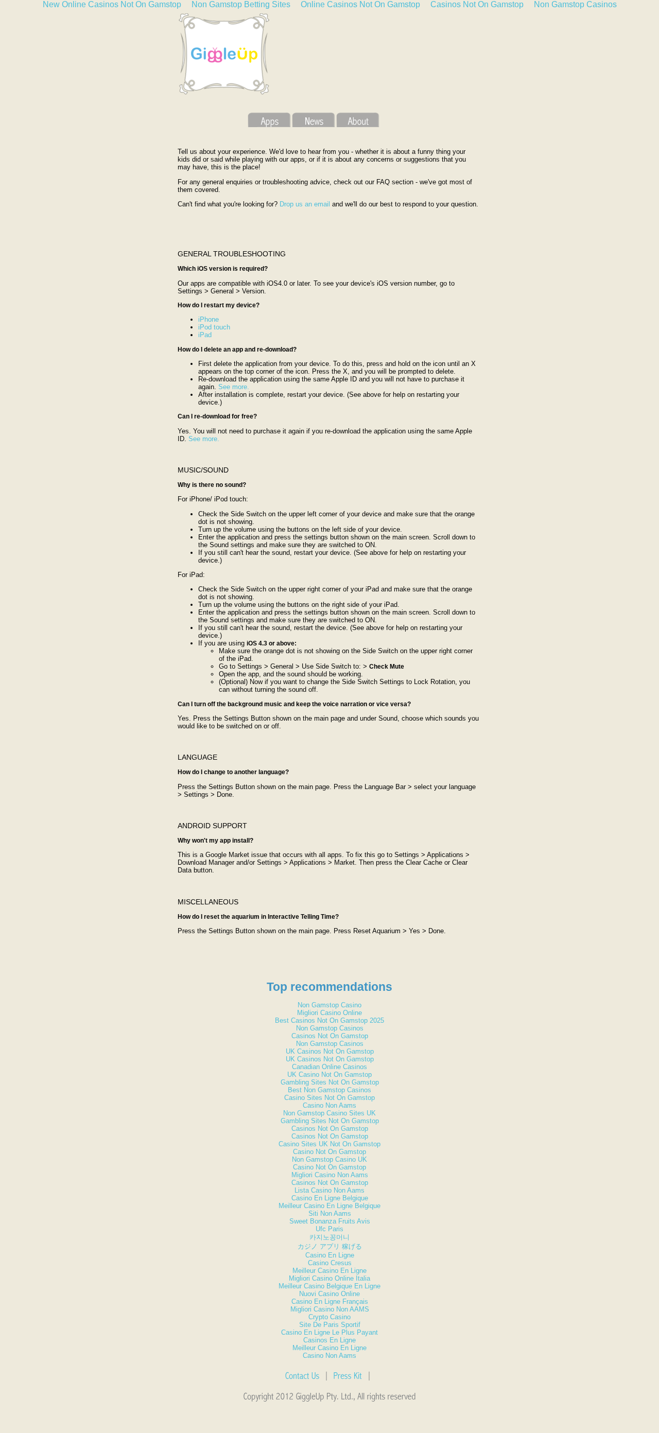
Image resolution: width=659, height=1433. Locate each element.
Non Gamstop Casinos (329, 1028)
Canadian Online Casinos (329, 1067)
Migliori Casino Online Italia (329, 1278)
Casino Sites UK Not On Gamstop (329, 1144)
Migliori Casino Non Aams (329, 1175)
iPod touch (214, 327)
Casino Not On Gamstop (329, 1152)
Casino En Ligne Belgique (329, 1198)
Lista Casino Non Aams (329, 1190)
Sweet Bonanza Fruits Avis (329, 1221)
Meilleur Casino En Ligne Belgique (329, 1206)
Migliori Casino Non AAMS (329, 1309)
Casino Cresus (330, 1263)
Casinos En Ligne (329, 1340)
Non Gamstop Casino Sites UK (329, 1113)
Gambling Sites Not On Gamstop (330, 1082)
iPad (205, 335)
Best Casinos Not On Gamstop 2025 (329, 1020)
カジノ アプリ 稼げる (330, 1246)
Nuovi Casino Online (329, 1294)
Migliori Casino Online (329, 1013)
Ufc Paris (329, 1229)
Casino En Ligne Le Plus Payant (329, 1332)
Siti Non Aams (329, 1213)
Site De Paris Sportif (329, 1325)
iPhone (208, 319)
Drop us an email (305, 204)
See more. (233, 387)
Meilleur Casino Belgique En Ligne (329, 1286)
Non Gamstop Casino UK (329, 1159)
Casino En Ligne (329, 1255)
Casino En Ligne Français (329, 1301)
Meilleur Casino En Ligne (329, 1270)
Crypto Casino (329, 1317)
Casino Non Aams (329, 1105)
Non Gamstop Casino (329, 1005)
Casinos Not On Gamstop (329, 1036)
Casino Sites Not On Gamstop (329, 1098)
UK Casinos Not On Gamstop (330, 1051)
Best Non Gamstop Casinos (329, 1090)
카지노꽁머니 (329, 1237)
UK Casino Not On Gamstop (329, 1074)
